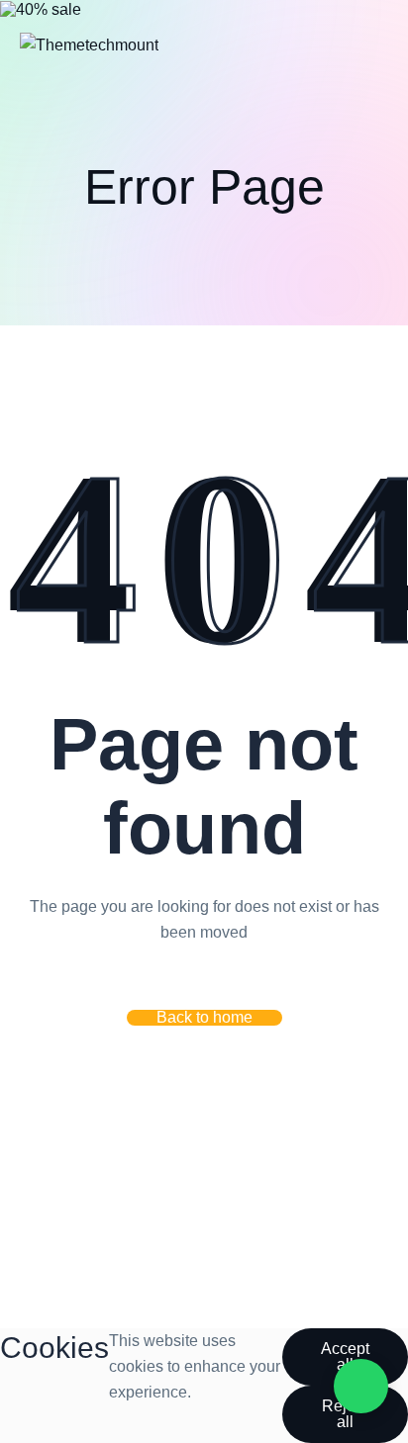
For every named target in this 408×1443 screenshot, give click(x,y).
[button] (204, 1018)
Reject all (344, 1414)
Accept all (345, 1356)
